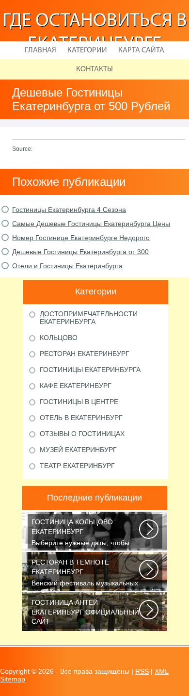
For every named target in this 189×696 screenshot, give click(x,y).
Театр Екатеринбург (77, 465)
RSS (142, 671)
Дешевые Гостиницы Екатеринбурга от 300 (80, 252)
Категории (87, 50)
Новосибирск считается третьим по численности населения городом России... (85, 614)
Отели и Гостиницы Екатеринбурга (67, 266)
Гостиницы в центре (79, 401)
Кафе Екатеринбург (75, 385)
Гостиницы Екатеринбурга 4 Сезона (69, 209)
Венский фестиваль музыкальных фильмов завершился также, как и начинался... (86, 573)
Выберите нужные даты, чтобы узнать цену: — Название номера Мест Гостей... (85, 533)
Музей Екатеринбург (78, 449)
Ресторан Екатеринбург (84, 353)
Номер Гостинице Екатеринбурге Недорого (81, 238)
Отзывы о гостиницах (82, 433)
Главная (40, 50)
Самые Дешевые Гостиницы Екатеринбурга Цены (91, 223)
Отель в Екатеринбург (81, 417)
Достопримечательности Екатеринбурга (89, 317)
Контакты (94, 69)
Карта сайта (141, 50)
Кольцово (59, 337)
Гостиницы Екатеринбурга (90, 369)
